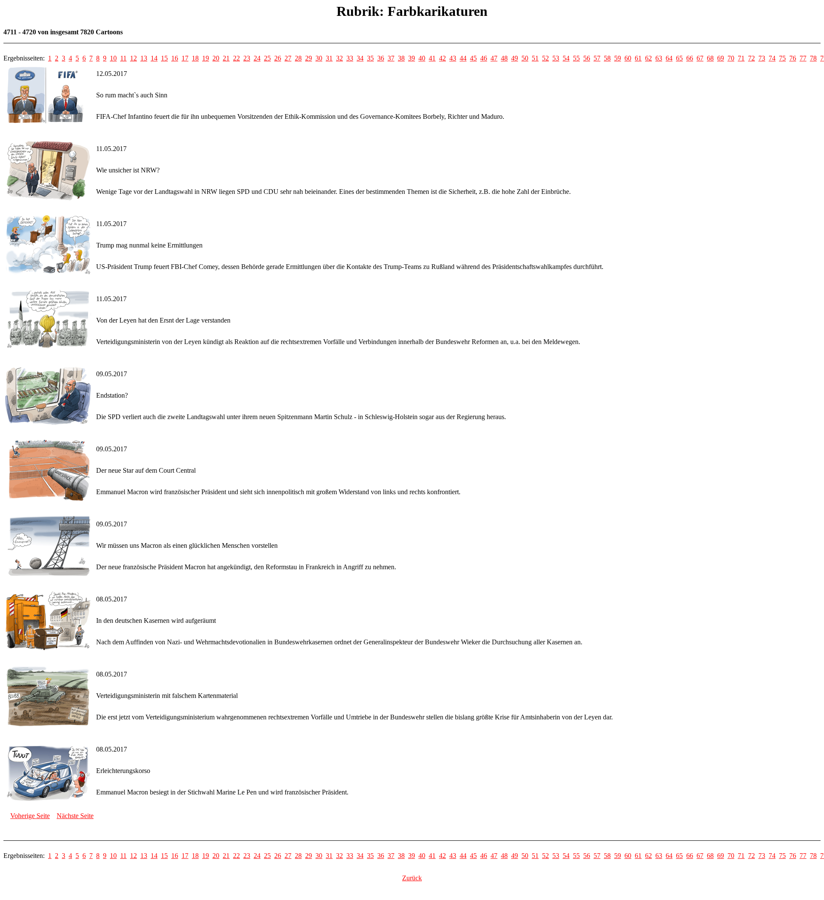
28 (298, 58)
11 (123, 58)
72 (751, 58)
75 (782, 58)
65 (679, 58)
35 (370, 58)
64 (669, 58)
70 (730, 58)
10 (113, 58)
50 (524, 58)
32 (339, 58)
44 (463, 58)
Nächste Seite (75, 815)
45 (473, 58)
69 (720, 58)
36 (380, 58)
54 (566, 58)
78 (813, 58)
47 (494, 58)
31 (329, 58)
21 (226, 58)
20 (215, 58)
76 (792, 58)
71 (741, 58)
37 (391, 58)
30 (318, 58)
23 (246, 58)
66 (689, 58)
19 (205, 58)
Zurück (412, 878)
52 (545, 58)
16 (174, 58)
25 (267, 58)
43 (452, 58)
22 (236, 58)
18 (195, 58)
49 (514, 58)
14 (154, 58)
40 (421, 58)
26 (277, 58)
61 (638, 58)
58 (607, 58)
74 (772, 58)
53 (555, 58)
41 (432, 58)
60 (627, 58)
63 (658, 58)
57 (597, 58)
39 (411, 58)
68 (710, 58)
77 (803, 58)
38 (401, 58)
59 (617, 58)
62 (648, 58)
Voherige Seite (30, 815)
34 (360, 58)
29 (308, 58)
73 (761, 58)
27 (288, 58)
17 (185, 58)
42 (442, 58)
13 (143, 58)
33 (349, 58)
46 (483, 58)
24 (257, 58)
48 (504, 58)
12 (133, 58)
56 (586, 58)
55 (576, 58)
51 (535, 58)
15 (164, 58)
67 (700, 58)
